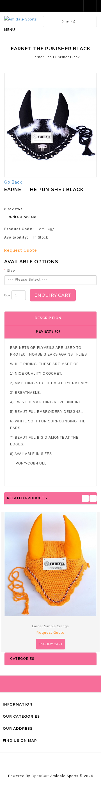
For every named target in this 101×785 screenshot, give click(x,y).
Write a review (22, 217)
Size (11, 271)
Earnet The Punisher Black (55, 57)
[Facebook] (35, 759)
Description (48, 318)
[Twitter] (45, 759)
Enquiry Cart (53, 295)
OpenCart (40, 776)
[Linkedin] (55, 759)
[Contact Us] (90, 5)
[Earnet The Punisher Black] (50, 125)
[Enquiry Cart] (77, 5)
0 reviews (13, 209)
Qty (7, 295)
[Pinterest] (65, 759)
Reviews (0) (48, 331)
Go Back (13, 182)
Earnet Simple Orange (50, 626)
